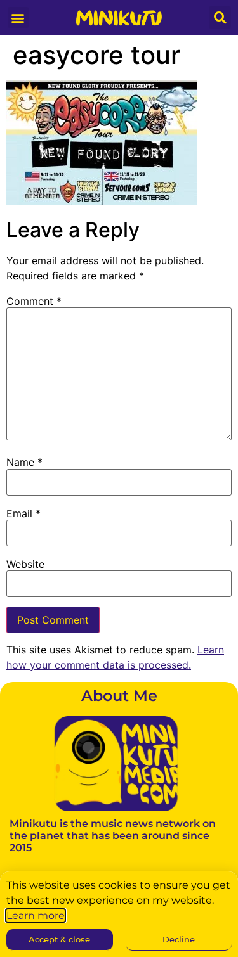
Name (24, 462)
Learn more (35, 915)
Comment (34, 301)
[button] (18, 17)
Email (23, 513)
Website (25, 564)
